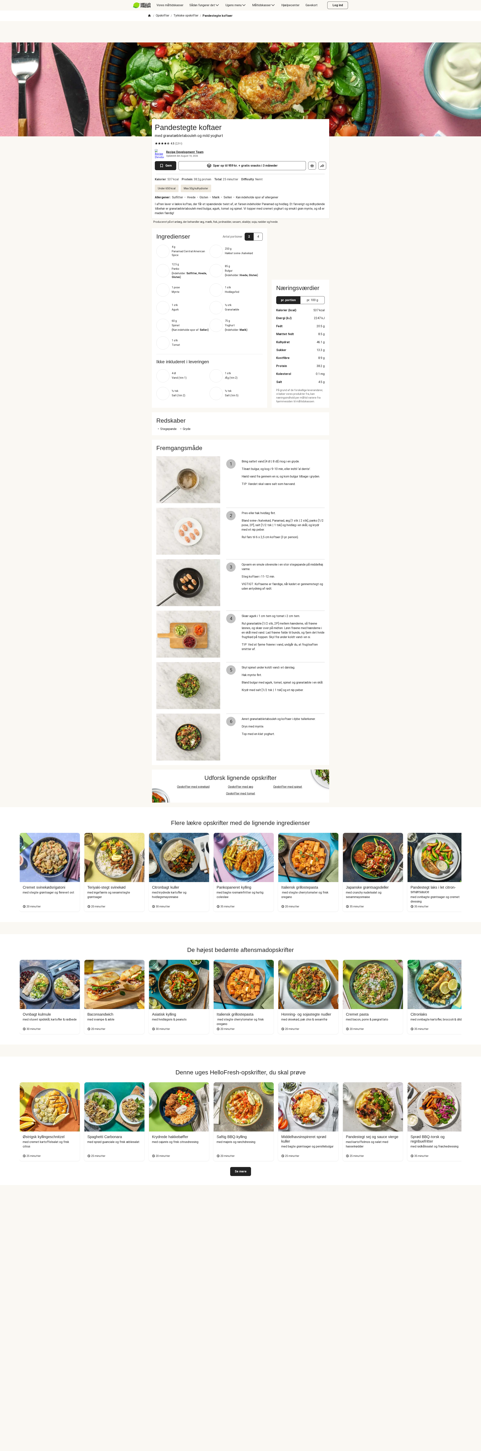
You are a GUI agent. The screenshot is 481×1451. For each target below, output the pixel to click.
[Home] (149, 15)
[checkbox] (156, 143)
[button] (209, 236)
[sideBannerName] (300, 251)
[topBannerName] (240, 31)
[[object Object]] (312, 166)
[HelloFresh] (142, 5)
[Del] (322, 166)
